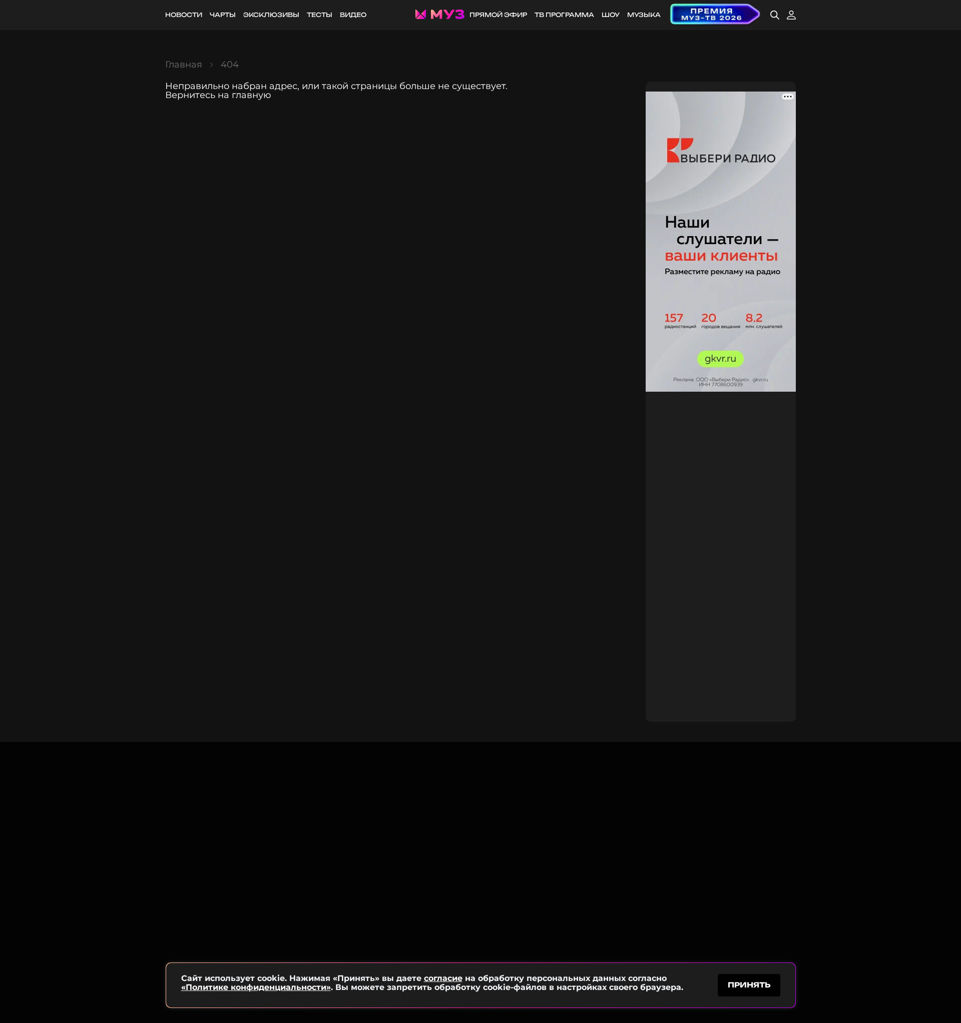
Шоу (611, 15)
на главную (244, 95)
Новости (183, 15)
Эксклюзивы (271, 15)
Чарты (223, 15)
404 (230, 64)
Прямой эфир (498, 15)
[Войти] (791, 15)
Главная (183, 64)
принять (749, 984)
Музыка (644, 15)
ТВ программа (564, 15)
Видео (353, 15)
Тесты (319, 15)
